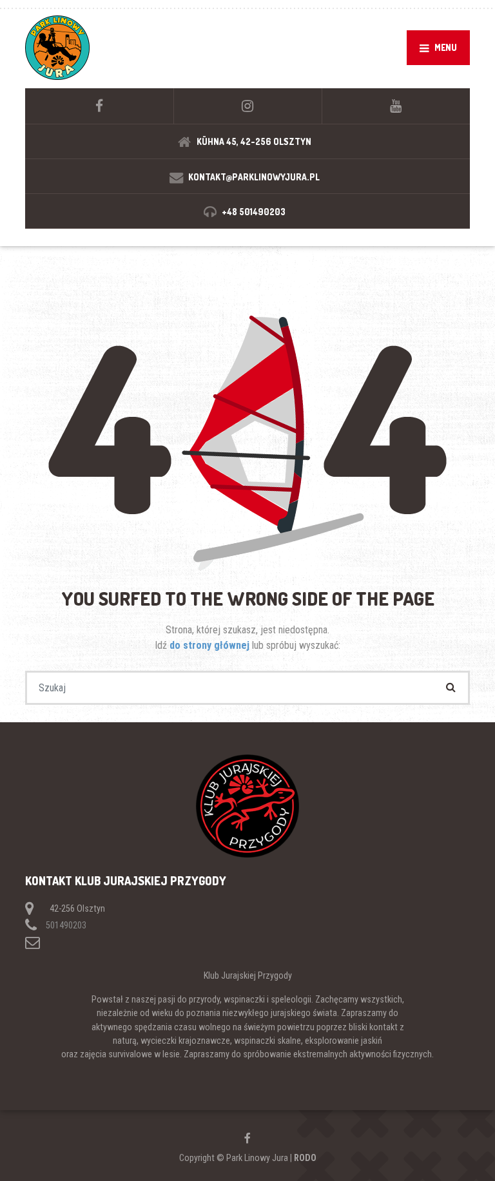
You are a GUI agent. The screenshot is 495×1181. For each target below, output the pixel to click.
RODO (305, 1158)
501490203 (66, 925)
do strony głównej (211, 645)
